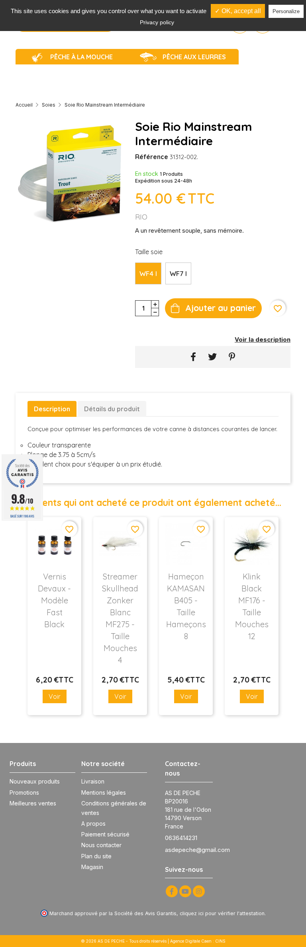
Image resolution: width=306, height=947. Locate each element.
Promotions (24, 792)
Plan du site (96, 856)
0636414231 (181, 838)
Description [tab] (52, 409)
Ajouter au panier (220, 308)
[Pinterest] (232, 357)
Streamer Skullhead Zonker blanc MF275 (120, 618)
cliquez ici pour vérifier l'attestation (222, 913)
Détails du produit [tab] (112, 409)
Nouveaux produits (35, 781)
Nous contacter (101, 845)
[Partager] (193, 357)
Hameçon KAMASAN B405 (186, 606)
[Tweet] (212, 357)
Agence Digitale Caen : (192, 941)
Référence (151, 157)
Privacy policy (157, 22)
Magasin (92, 866)
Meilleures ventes (33, 803)
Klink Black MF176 (252, 606)
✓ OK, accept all (238, 11)
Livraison (92, 781)
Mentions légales (103, 792)
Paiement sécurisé (105, 834)
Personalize (286, 11)
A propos (93, 823)
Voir (55, 696)
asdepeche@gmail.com (197, 850)
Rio (141, 217)
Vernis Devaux (54, 600)
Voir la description (262, 339)
